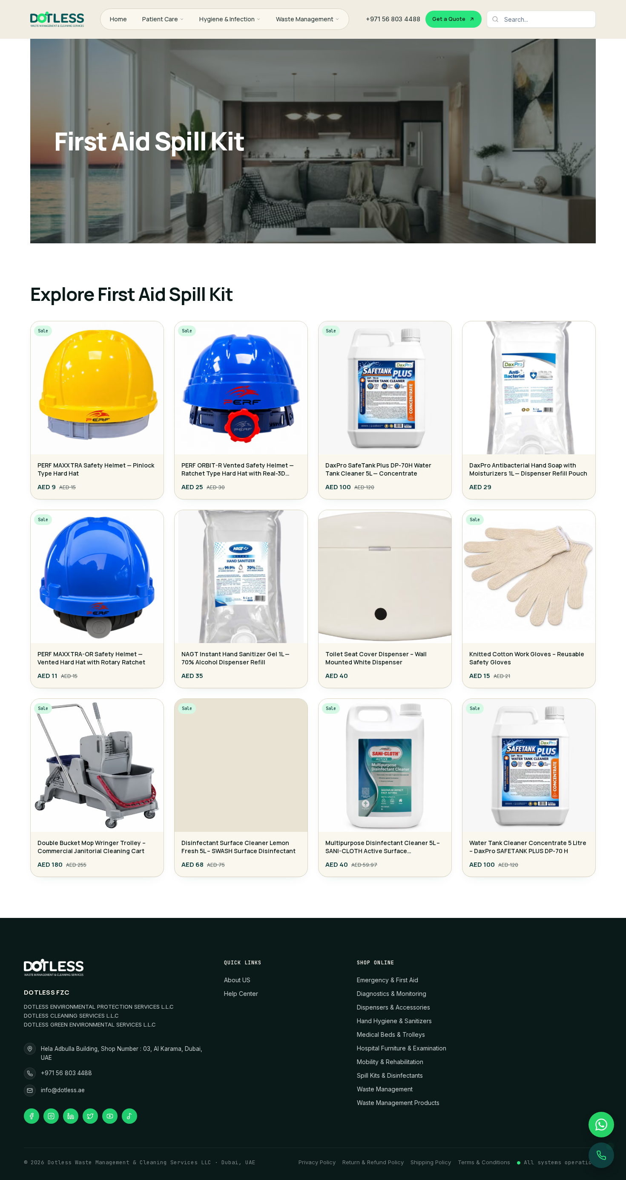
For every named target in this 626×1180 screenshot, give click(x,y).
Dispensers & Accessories (393, 1007)
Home (118, 19)
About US (237, 980)
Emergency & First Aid (387, 980)
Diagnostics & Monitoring (391, 993)
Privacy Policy (317, 1162)
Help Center (241, 993)
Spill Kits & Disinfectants (390, 1075)
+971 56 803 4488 (393, 19)
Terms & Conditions (484, 1162)
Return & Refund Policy (373, 1162)
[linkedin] (70, 1116)
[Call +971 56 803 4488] (601, 1155)
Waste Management (304, 19)
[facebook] (31, 1116)
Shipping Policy (431, 1162)
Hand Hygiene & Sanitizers (394, 1020)
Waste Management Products (398, 1102)
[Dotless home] (57, 19)
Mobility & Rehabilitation (390, 1061)
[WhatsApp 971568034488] (601, 1124)
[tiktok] (129, 1116)
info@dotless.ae (63, 1090)
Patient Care (160, 19)
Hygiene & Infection (227, 19)
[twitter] (90, 1116)
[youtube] (110, 1116)
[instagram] (51, 1116)
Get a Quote (448, 19)
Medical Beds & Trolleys (391, 1034)
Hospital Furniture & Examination (401, 1048)
